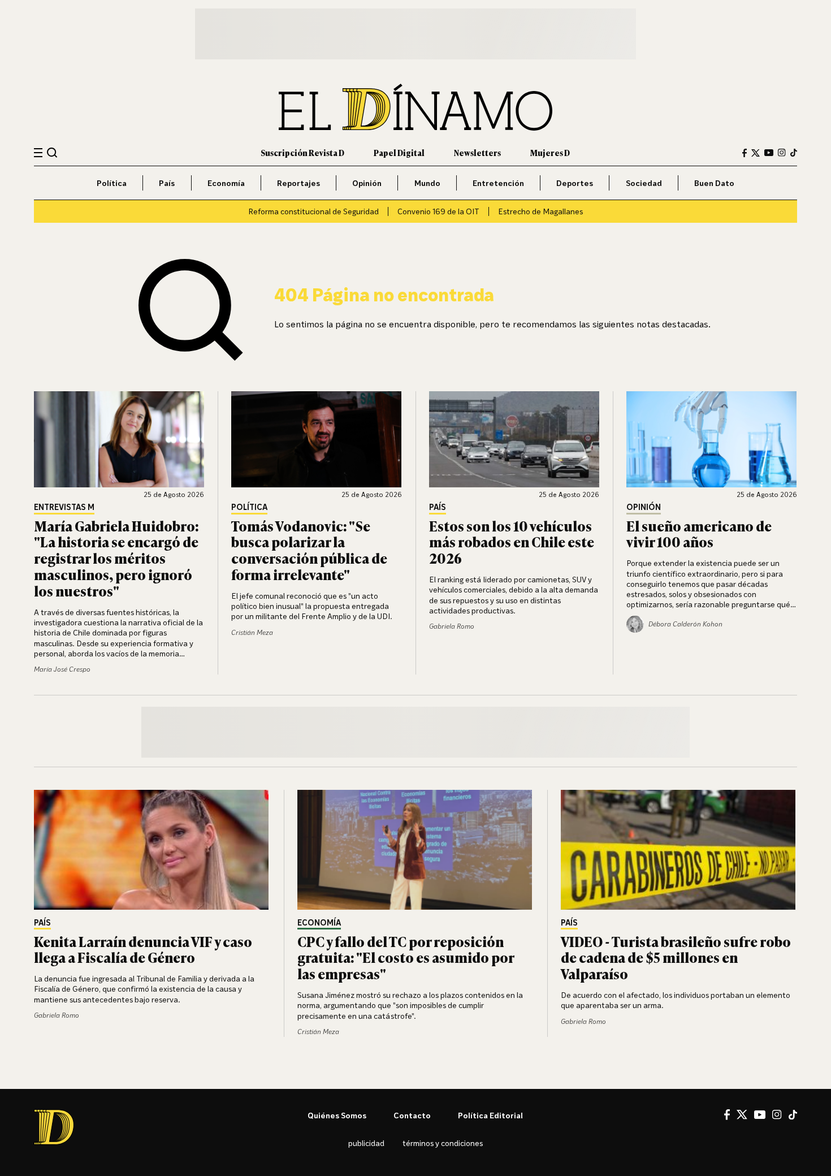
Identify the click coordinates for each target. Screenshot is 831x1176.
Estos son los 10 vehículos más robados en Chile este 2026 (511, 542)
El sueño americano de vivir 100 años (699, 534)
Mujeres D (550, 152)
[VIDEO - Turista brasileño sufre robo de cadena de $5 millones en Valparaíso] (679, 850)
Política (112, 183)
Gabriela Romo (451, 626)
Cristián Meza (252, 632)
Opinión (367, 183)
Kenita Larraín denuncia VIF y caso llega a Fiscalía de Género (143, 949)
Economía (226, 183)
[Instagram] (782, 153)
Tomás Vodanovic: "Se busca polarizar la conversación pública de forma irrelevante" (309, 550)
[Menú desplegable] (38, 153)
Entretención (498, 183)
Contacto (412, 1115)
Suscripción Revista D (302, 152)
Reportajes (298, 183)
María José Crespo (62, 669)
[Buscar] (52, 152)
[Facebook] (744, 153)
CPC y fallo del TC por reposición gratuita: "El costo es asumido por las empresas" (405, 957)
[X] (742, 1114)
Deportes (574, 183)
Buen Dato (714, 183)
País (167, 183)
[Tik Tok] (793, 1115)
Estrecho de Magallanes (540, 211)
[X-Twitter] (755, 153)
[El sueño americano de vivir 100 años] (711, 439)
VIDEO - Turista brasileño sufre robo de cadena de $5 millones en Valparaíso (676, 957)
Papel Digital (399, 152)
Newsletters (477, 152)
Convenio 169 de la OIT (438, 211)
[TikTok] (793, 153)
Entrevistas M (64, 507)
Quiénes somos (337, 1115)
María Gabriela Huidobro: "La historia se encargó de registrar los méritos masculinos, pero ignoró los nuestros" (116, 558)
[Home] (415, 107)
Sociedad (644, 183)
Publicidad (366, 1143)
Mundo (427, 183)
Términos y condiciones (442, 1143)
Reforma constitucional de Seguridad (313, 211)
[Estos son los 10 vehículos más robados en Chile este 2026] (514, 439)
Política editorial (490, 1115)
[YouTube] (768, 152)
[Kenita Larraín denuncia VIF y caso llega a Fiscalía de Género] (152, 850)
